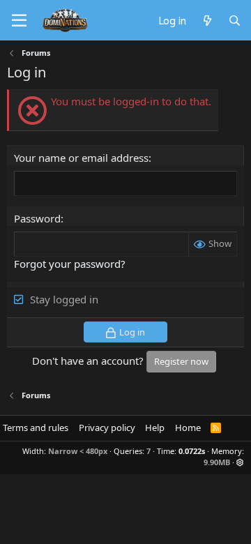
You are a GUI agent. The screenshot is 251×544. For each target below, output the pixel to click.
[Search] (234, 20)
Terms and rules (35, 427)
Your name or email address (81, 158)
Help (155, 427)
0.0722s (191, 451)
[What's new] (206, 20)
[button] (240, 462)
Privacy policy (107, 427)
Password (37, 218)
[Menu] (19, 20)
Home (188, 427)
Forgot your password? (70, 264)
